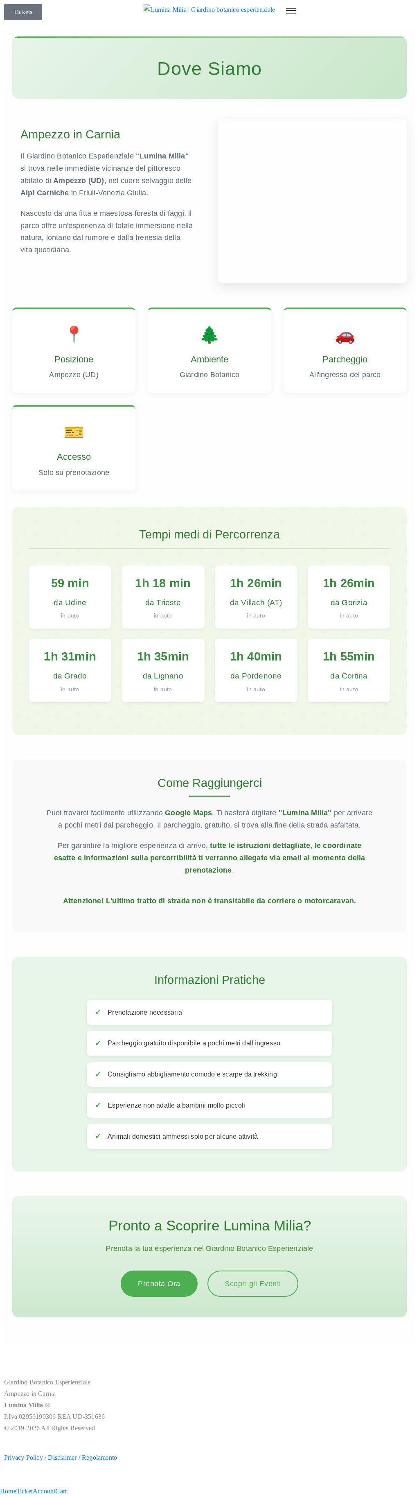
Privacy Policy (23, 1457)
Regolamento (99, 1457)
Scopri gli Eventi (253, 1284)
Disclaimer (62, 1457)
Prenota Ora (159, 1284)
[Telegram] (44, 1357)
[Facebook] (11, 1357)
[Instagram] (27, 1357)
